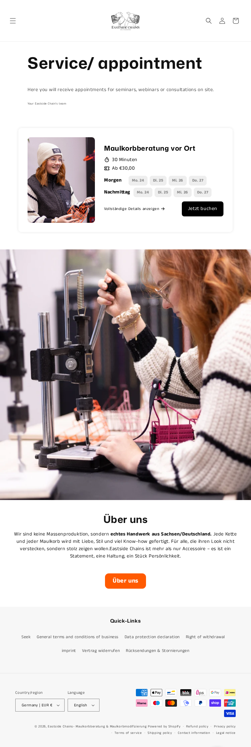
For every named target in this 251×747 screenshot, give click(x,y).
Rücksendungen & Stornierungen (157, 651)
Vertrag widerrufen (101, 651)
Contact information (194, 732)
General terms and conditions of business (77, 637)
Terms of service (128, 732)
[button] (13, 21)
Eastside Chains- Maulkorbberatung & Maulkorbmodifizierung (98, 726)
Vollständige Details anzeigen (131, 209)
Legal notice (226, 732)
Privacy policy (225, 726)
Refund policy (197, 726)
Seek (26, 637)
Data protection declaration (152, 637)
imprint (69, 651)
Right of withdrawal (205, 637)
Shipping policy (160, 732)
